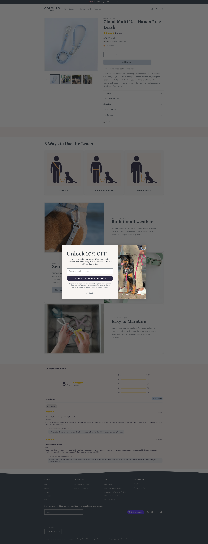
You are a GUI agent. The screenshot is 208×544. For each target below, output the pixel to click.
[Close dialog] (143, 248)
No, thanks (90, 293)
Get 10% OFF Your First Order (90, 278)
